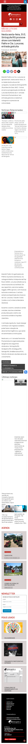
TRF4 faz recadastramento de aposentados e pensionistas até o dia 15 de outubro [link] (8, 518)
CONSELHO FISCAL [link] (10, 705)
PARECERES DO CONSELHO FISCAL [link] (13, 719)
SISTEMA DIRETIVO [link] (10, 703)
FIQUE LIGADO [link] (8, 617)
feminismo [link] (6, 362)
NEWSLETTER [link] (8, 593)
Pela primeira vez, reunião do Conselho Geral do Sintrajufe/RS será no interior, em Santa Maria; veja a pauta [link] (8, 499)
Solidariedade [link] (9, 638)
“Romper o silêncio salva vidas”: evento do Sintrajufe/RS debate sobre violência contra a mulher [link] (8, 125)
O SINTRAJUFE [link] (9, 702)
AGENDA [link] (5, 527)
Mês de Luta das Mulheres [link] (12, 372)
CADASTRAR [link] (7, 610)
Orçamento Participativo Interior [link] (13, 662)
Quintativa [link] (8, 555)
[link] (25, 2)
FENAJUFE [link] (8, 709)
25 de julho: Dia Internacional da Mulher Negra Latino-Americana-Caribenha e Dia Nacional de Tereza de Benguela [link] (8, 151)
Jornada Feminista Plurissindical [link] (9, 366)
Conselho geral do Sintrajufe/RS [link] (11, 584)
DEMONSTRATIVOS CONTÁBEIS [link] (12, 717)
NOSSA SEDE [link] (9, 706)
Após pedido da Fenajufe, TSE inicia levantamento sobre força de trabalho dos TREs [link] (20, 518)
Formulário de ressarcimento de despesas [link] (11, 689)
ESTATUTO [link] (8, 708)
